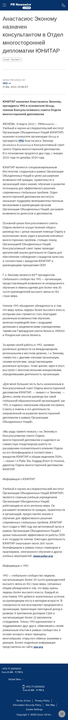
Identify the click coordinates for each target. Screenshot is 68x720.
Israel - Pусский (11, 59)
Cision (40, 715)
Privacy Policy (42, 701)
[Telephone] (63, 5)
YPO (21, 141)
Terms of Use (23, 701)
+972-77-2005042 (11, 669)
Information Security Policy (27, 705)
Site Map (50, 705)
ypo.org (38, 647)
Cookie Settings (34, 709)
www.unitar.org (43, 556)
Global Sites (15, 679)
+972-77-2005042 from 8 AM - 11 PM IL (34, 688)
